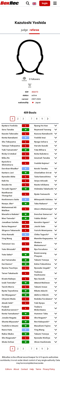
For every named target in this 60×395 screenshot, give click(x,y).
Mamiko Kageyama (43, 238)
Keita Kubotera (41, 154)
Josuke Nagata (9, 318)
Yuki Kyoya (39, 303)
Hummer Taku (41, 313)
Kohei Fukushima (42, 264)
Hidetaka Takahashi (43, 189)
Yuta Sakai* (7, 254)
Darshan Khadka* (10, 168)
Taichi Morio (8, 287)
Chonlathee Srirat (42, 173)
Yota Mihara (40, 150)
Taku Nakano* (41, 203)
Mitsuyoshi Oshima (43, 199)
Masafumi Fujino (42, 326)
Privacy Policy (49, 369)
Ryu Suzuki (39, 279)
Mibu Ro (6, 158)
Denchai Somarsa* (43, 214)
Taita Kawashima (42, 177)
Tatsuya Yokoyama (11, 146)
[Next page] (47, 118)
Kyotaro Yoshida (10, 126)
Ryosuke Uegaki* (42, 268)
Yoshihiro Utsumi (10, 326)
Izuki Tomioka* (9, 283)
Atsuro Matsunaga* (43, 209)
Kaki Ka (5, 181)
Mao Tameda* (8, 218)
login (45, 3)
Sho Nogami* (40, 318)
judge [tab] (24, 30)
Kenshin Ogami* (42, 222)
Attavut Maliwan (42, 283)
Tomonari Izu (8, 244)
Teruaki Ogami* (9, 189)
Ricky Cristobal (9, 154)
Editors (8, 369)
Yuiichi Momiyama (43, 230)
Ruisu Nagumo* (9, 226)
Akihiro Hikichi (41, 295)
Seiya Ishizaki (41, 181)
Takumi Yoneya (41, 260)
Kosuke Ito (7, 185)
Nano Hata (7, 330)
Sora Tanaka (8, 129)
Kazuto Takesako (10, 134)
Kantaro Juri (8, 173)
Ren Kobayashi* (41, 322)
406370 (35, 92)
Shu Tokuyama (9, 142)
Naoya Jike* (8, 203)
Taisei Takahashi (10, 273)
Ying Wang (7, 238)
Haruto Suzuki (41, 146)
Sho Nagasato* (9, 338)
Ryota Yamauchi (42, 194)
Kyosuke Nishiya (42, 338)
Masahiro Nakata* (10, 214)
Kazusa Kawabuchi (43, 134)
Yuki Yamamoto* (10, 150)
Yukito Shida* (40, 218)
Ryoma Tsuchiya (10, 268)
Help (32, 369)
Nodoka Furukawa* (43, 299)
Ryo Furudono (41, 249)
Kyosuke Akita (8, 177)
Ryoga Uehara (41, 142)
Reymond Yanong (42, 129)
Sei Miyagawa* (9, 295)
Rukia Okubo (8, 334)
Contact (24, 369)
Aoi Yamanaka (9, 260)
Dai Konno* (7, 264)
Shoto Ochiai (8, 342)
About (16, 369)
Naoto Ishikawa (41, 185)
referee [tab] (34, 30)
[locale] (34, 3)
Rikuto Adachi (41, 291)
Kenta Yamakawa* (10, 313)
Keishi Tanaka (41, 168)
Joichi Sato (39, 226)
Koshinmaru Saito (10, 199)
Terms (38, 369)
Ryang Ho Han (41, 126)
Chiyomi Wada (9, 299)
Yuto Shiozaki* (9, 249)
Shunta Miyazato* (10, 322)
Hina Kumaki (8, 234)
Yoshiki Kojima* (41, 163)
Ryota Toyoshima (10, 291)
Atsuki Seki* (7, 303)
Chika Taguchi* (41, 234)
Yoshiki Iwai (40, 138)
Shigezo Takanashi (11, 230)
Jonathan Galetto (10, 222)
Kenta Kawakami (10, 138)
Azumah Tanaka (42, 158)
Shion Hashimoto (42, 342)
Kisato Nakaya (9, 279)
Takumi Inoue (40, 287)
